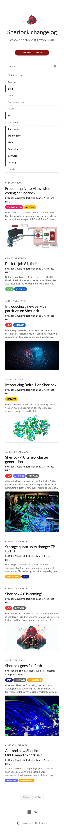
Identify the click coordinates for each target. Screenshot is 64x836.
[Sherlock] (32, 20)
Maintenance (15, 135)
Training (12, 162)
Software (12, 155)
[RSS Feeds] (35, 811)
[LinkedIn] (30, 811)
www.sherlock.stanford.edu (32, 40)
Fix (9, 115)
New (10, 142)
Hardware (13, 122)
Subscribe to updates (32, 52)
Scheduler (13, 149)
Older (38, 797)
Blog (10, 88)
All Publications (16, 75)
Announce (13, 82)
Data (10, 95)
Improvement (15, 129)
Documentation (16, 102)
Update (11, 169)
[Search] (55, 66)
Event (11, 108)
